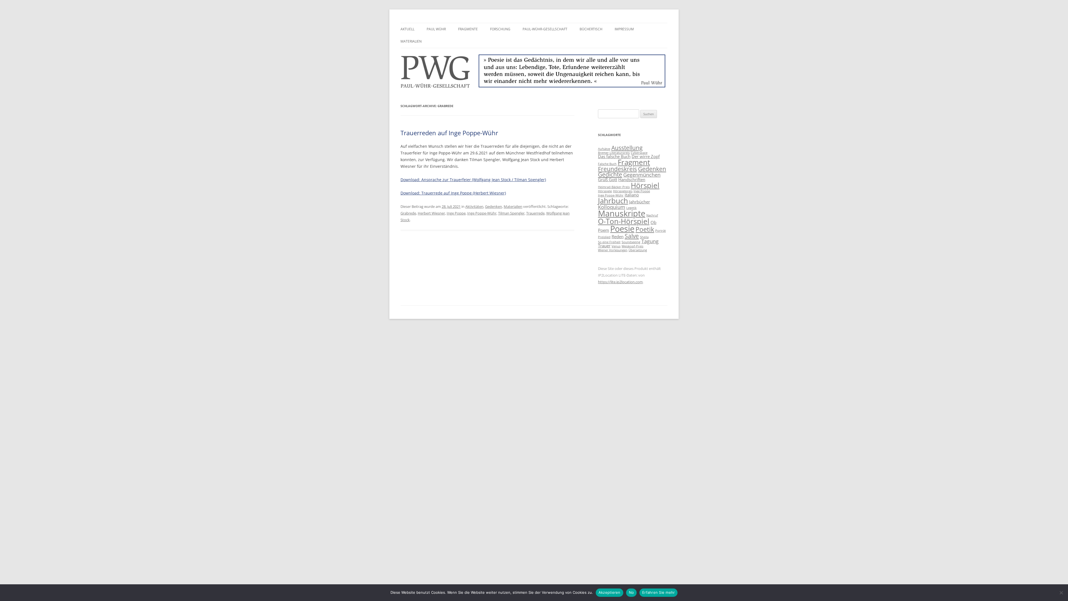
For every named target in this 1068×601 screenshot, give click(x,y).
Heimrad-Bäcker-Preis (614, 187)
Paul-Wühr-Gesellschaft (545, 29)
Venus (616, 246)
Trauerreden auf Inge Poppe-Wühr (449, 133)
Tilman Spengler (511, 213)
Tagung (650, 241)
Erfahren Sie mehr (658, 592)
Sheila (644, 237)
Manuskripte (621, 213)
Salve (632, 236)
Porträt (660, 231)
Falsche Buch (607, 164)
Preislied (604, 237)
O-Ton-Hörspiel (623, 221)
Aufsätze (604, 149)
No (631, 592)
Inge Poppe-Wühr (481, 213)
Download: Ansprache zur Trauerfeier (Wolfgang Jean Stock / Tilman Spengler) (473, 179)
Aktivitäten (474, 206)
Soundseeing (631, 242)
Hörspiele (605, 191)
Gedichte (610, 174)
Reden (618, 236)
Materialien (411, 41)
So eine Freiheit (609, 242)
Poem (603, 230)
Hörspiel (645, 185)
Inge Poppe (456, 213)
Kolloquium (611, 207)
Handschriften (631, 179)
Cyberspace (639, 153)
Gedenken (493, 206)
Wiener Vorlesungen (612, 250)
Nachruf (652, 215)
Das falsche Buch (614, 156)
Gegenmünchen (642, 174)
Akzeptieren (609, 592)
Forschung (500, 29)
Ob (653, 222)
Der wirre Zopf (646, 156)
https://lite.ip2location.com (620, 281)
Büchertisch (591, 29)
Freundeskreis (617, 169)
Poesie (622, 228)
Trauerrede (535, 213)
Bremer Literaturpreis (614, 153)
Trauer (604, 245)
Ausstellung (626, 148)
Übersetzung (638, 250)
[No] (1061, 592)
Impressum (624, 29)
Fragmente (468, 29)
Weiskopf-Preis (632, 246)
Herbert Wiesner (431, 213)
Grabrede (408, 213)
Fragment (634, 162)
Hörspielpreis (622, 191)
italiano (632, 195)
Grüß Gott (607, 179)
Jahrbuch (613, 201)
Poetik (645, 229)
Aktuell (407, 29)
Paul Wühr (436, 29)
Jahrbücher (639, 202)
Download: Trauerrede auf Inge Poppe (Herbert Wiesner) (453, 193)
